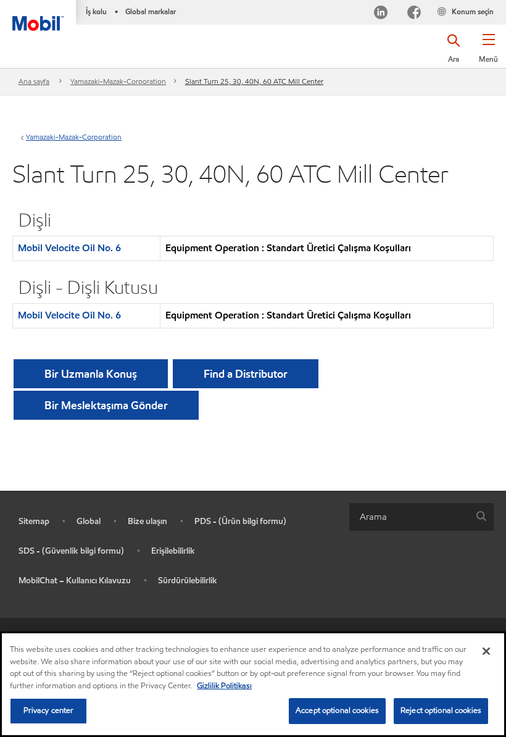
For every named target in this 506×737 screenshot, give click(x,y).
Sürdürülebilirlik (187, 580)
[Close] (486, 651)
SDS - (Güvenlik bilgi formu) (71, 551)
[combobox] (421, 517)
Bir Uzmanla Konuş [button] (90, 374)
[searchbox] (409, 517)
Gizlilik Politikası (224, 685)
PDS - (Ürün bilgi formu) (240, 521)
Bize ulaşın (147, 521)
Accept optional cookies (337, 710)
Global (89, 521)
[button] (488, 52)
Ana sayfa (34, 81)
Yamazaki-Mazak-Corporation (118, 81)
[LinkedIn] (380, 14)
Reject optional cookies (440, 710)
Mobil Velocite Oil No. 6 (69, 247)
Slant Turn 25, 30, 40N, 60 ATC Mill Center (254, 81)
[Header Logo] (38, 15)
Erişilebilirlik (173, 551)
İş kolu (96, 11)
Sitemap (34, 521)
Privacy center (48, 710)
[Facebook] (414, 14)
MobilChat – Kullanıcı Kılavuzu (75, 580)
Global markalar (150, 11)
